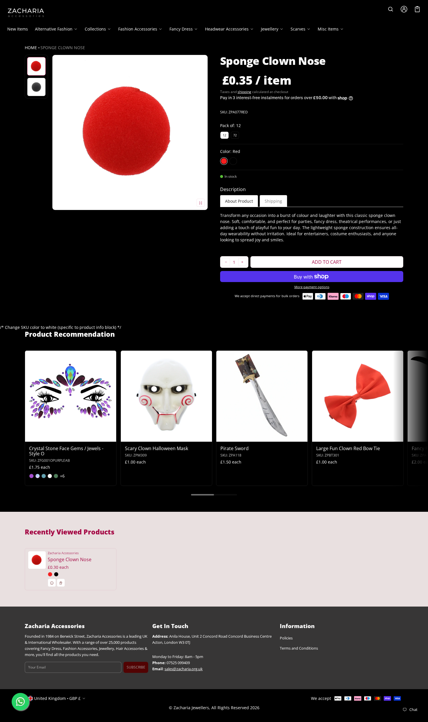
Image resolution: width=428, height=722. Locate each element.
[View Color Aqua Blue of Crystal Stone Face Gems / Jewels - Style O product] (44, 476)
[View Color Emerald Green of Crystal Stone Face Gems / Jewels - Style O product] (56, 476)
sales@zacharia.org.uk (184, 668)
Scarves (298, 29)
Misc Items (328, 29)
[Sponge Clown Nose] (70, 569)
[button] (390, 9)
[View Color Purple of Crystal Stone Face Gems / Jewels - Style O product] (31, 476)
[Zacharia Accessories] (26, 13)
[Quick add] (43, 436)
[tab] (239, 201)
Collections (95, 29)
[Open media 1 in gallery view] (36, 66)
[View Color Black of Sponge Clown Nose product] (56, 574)
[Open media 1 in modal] (130, 132)
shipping (244, 91)
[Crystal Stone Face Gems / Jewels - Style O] (70, 396)
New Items (17, 29)
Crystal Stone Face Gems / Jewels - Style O (66, 451)
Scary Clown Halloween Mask (156, 448)
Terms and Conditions (299, 648)
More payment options (311, 287)
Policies (286, 638)
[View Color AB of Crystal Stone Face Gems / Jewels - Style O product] (38, 476)
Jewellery (269, 29)
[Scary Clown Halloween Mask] (166, 396)
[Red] (223, 161)
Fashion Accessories (137, 29)
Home (31, 47)
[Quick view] (32, 436)
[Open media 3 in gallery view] (36, 87)
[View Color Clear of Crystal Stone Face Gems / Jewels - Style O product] (50, 476)
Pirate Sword (234, 448)
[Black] (233, 161)
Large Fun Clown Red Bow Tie (348, 448)
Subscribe (136, 667)
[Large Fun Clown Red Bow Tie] (357, 396)
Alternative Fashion (53, 29)
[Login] (404, 9)
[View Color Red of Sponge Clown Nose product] (50, 574)
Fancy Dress (181, 29)
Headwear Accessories (227, 29)
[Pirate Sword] (261, 396)
